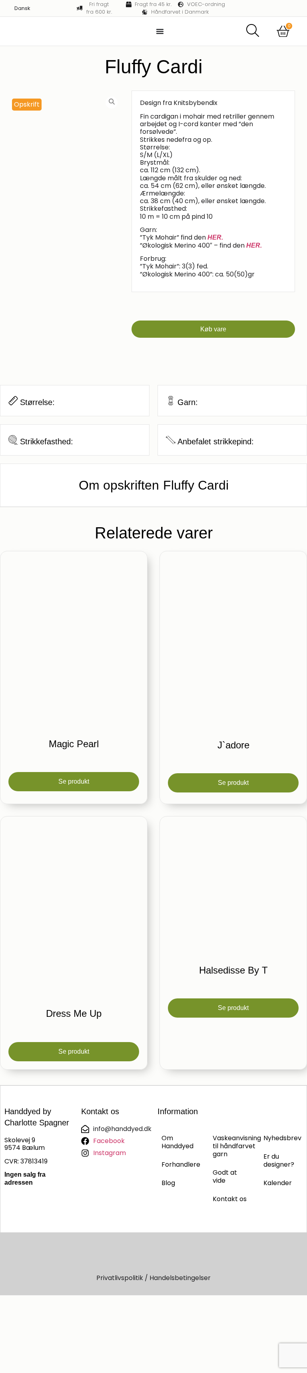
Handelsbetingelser (180, 1277)
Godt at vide (225, 1176)
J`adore (233, 745)
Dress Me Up (74, 1013)
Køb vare (213, 329)
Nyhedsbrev (281, 1138)
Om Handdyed (177, 1142)
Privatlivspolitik (119, 1277)
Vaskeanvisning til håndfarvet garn (230, 1146)
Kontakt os (230, 1199)
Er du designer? (278, 1160)
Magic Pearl (74, 743)
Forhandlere (179, 1164)
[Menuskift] (160, 31)
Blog (168, 1183)
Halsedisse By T (233, 970)
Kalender (277, 1183)
